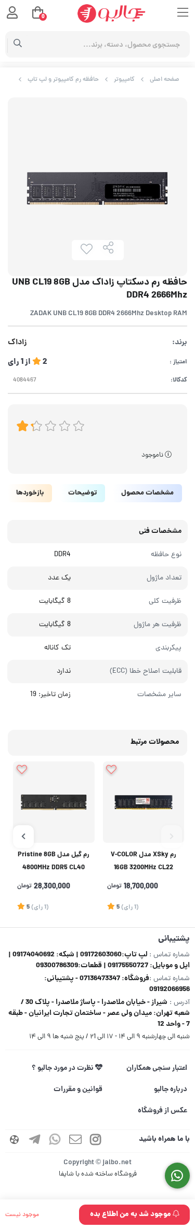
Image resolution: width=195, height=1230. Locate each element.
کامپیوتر (124, 79)
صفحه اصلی (164, 79)
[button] (171, 836)
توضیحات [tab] (82, 493)
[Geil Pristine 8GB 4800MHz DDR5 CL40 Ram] (54, 802)
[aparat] (14, 1141)
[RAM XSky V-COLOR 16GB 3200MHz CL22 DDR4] (144, 802)
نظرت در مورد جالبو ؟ (63, 1068)
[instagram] (95, 1141)
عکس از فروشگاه (162, 1110)
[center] (18, 44)
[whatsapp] (55, 1141)
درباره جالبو (170, 1089)
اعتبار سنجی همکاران (156, 1068)
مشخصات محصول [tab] (147, 493)
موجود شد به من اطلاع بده (131, 1214)
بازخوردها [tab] (30, 493)
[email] (75, 1141)
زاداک (17, 343)
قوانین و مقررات (78, 1089)
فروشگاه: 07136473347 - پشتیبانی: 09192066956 (117, 984)
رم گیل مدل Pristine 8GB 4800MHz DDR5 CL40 (53, 861)
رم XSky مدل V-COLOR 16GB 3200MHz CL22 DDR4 (143, 862)
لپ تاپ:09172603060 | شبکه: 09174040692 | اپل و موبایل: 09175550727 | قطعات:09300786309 (99, 960)
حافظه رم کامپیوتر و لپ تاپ (63, 79)
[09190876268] (177, 1176)
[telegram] (35, 1141)
